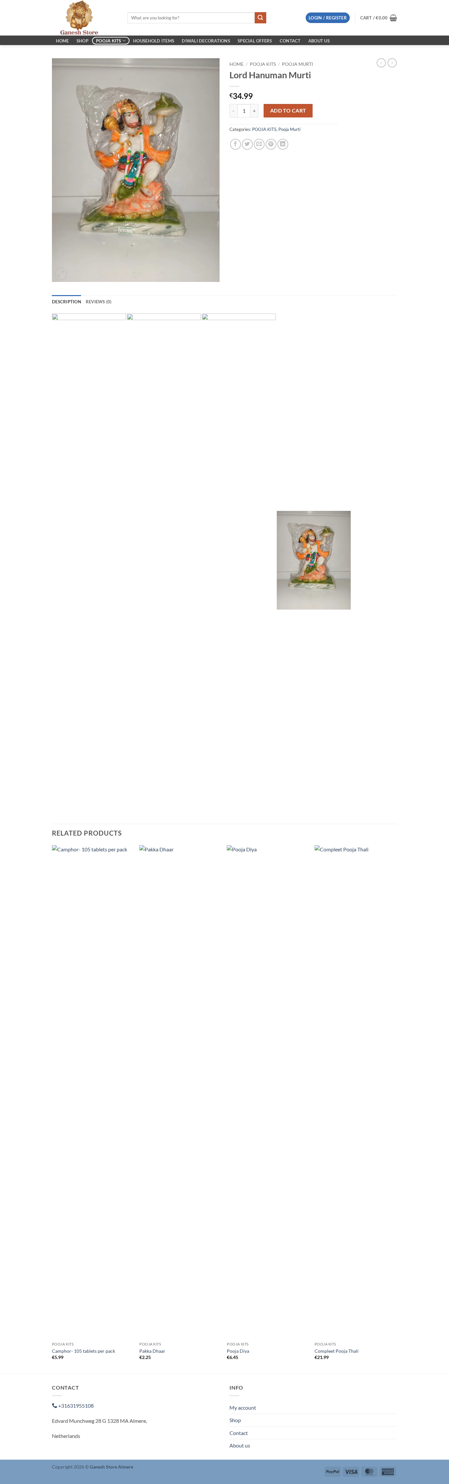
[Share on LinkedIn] (282, 144)
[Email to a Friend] (259, 144)
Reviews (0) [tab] (99, 301)
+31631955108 (75, 1405)
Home (62, 40)
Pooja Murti (297, 64)
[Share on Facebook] (235, 144)
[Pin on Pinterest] (271, 144)
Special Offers (255, 40)
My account (242, 1407)
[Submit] (260, 17)
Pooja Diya (238, 1351)
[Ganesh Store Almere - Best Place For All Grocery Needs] (85, 18)
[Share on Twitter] (247, 144)
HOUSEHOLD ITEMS (153, 40)
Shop (82, 40)
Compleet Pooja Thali (337, 1351)
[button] (328, 18)
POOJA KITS (108, 40)
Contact (290, 40)
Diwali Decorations (206, 40)
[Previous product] (392, 62)
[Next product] (381, 62)
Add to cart (288, 110)
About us (319, 40)
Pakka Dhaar (152, 1351)
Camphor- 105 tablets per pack (83, 1351)
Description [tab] (66, 301)
